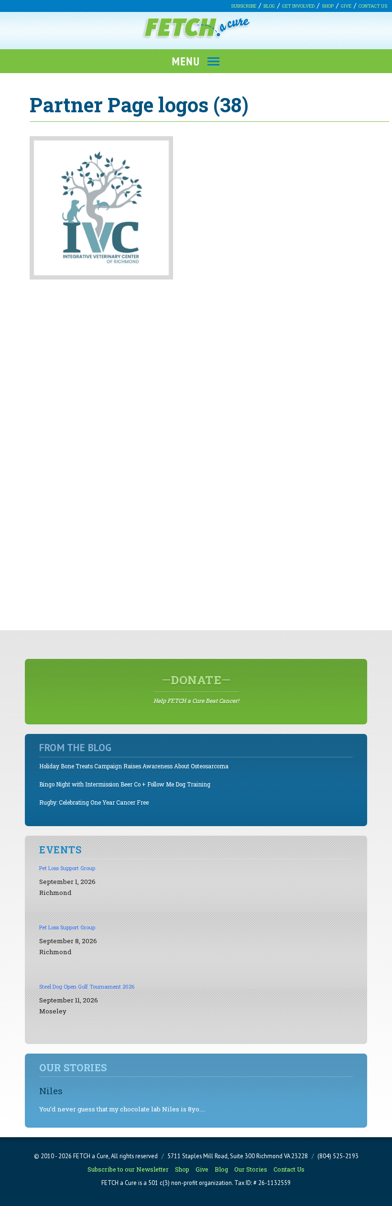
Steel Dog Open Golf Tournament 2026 (86, 986)
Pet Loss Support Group (67, 868)
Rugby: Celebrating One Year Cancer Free (94, 802)
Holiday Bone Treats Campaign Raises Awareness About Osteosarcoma (134, 766)
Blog (269, 6)
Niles (51, 1091)
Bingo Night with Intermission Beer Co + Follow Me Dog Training (124, 784)
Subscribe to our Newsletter (128, 1169)
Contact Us (373, 6)
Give (346, 6)
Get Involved (298, 6)
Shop (328, 6)
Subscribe (243, 6)
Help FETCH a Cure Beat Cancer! (196, 688)
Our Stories (250, 1169)
